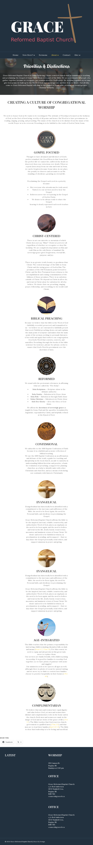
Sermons (43, 55)
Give (76, 55)
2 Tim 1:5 (46, 649)
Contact (66, 55)
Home (15, 55)
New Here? (28, 55)
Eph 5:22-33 (54, 727)
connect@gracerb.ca (56, 796)
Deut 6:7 (38, 649)
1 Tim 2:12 (55, 724)
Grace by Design (39, 841)
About (54, 55)
